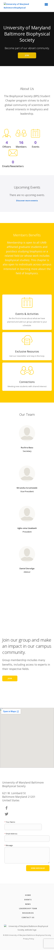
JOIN (27, 55)
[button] (47, 5)
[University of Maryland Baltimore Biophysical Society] (18, 6)
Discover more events (27, 200)
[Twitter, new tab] (6, 814)
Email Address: (11, 834)
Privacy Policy (28, 939)
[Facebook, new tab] (6, 808)
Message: (8, 845)
